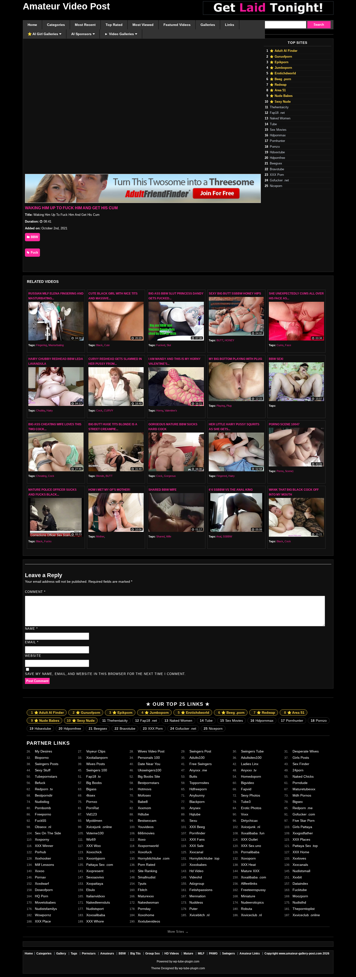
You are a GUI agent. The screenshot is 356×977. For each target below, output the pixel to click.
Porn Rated (146, 865)
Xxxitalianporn (97, 758)
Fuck (34, 252)
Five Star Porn (304, 820)
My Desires (43, 751)
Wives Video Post (151, 751)
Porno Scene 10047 (284, 424)
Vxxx (244, 814)
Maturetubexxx (304, 789)
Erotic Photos (251, 808)
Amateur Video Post (66, 6)
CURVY (108, 410)
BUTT (220, 340)
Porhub (40, 852)
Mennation (197, 896)
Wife (168, 536)
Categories (44, 953)
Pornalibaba (250, 852)
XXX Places (301, 839)
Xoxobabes (198, 865)
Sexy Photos (250, 795)
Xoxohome (146, 915)
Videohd (195, 877)
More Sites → (178, 931)
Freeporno (43, 814)
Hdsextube (277, 152)
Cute (107, 345)
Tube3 (246, 802)
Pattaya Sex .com (99, 865)
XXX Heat (248, 865)
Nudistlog (42, 802)
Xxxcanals (300, 865)
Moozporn (300, 896)
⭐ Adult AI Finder (283, 51)
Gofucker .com (304, 814)
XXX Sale (196, 846)
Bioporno (42, 758)
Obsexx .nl (43, 827)
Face (288, 345)
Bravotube (277, 169)
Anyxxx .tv (248, 770)
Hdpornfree (277, 158)
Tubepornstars (46, 776)
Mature (188, 953)
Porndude (300, 783)
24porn (298, 770)
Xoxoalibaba (95, 915)
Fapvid (246, 789)
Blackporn (197, 802)
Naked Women (280, 118)
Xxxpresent (94, 871)
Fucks (48, 541)
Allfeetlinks (249, 883)
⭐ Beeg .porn (280, 79)
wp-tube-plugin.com (186, 961)
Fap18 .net (277, 113)
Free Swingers (200, 764)
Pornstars (89, 953)
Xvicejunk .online (99, 827)
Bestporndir (44, 795)
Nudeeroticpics (252, 902)
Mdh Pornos (302, 795)
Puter (193, 909)
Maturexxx (146, 896)
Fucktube (300, 890)
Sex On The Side (48, 833)
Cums (280, 345)
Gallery (61, 953)
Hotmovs (144, 789)
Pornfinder (197, 833)
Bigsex (298, 802)
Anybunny (197, 795)
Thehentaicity (279, 107)
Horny (159, 410)
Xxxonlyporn (95, 858)
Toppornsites (199, 783)
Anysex (195, 808)
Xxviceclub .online (306, 915)
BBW (34, 237)
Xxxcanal (196, 852)
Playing (221, 405)
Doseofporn (44, 890)
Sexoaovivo (95, 877)
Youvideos (146, 827)
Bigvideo (247, 783)
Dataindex (300, 883)
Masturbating (56, 345)
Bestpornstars (148, 783)
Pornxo (91, 802)
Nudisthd (299, 902)
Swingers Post (200, 751)
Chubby (40, 410)
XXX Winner (44, 846)
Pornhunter (277, 141)
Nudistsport (95, 909)
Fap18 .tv (93, 776)
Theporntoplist (304, 909)
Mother (100, 536)
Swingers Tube (252, 751)
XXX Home (301, 852)
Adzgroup (196, 883)
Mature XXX (250, 871)
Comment (35, 592)
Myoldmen (94, 820)
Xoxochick (94, 852)
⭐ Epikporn (279, 62)
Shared (160, 536)
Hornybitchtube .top (204, 858)
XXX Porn (277, 175)
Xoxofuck (145, 852)
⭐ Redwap (278, 84)
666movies (146, 833)
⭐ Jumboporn (281, 68)
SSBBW (227, 536)
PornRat (92, 808)
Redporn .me (303, 808)
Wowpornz (43, 915)
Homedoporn (251, 776)
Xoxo (142, 839)
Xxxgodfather (303, 833)
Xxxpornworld (148, 846)
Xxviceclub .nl (251, 915)
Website (33, 656)
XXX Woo (93, 846)
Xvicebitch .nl (199, 915)
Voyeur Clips (95, 751)
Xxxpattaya (94, 883)
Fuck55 (40, 820)
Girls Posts (301, 758)
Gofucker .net (279, 180)
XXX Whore (95, 921)
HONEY (229, 340)
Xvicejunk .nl (250, 827)
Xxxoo (39, 871)
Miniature (248, 896)
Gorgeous (170, 475)
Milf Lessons (44, 865)
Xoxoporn (248, 858)
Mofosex (144, 795)
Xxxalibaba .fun (252, 833)
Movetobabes (45, 902)
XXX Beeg (197, 827)
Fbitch (142, 890)
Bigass (91, 789)
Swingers (228, 953)
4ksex (90, 795)
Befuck (40, 783)
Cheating (41, 475)
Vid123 (91, 814)
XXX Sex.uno (251, 846)
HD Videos (171, 953)
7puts (142, 883)
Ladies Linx (249, 764)
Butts (193, 776)
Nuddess (196, 902)
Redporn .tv (44, 789)
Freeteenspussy (253, 890)
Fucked (160, 345)
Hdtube (143, 814)
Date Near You (149, 764)
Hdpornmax (278, 135)
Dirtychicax (249, 820)
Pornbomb (43, 808)
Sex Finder (301, 764)
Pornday (144, 909)
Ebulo (90, 890)
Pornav (40, 877)
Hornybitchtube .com (154, 858)
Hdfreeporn (198, 789)
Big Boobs (94, 783)
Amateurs (107, 953)
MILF (201, 953)
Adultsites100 (251, 758)
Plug (229, 405)
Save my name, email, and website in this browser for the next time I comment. (105, 674)
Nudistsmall (301, 871)
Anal (218, 536)
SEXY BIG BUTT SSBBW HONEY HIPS (235, 293)
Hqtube (195, 814)
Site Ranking (147, 871)
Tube (273, 124)
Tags (74, 953)
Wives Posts (95, 764)
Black (99, 345)
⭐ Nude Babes (281, 96)
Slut (169, 345)
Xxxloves (299, 858)
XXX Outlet (249, 839)
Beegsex (276, 163)
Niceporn (276, 186)
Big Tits (135, 953)
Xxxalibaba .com (253, 877)
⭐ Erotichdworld (283, 73)
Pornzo (275, 146)
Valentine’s (171, 410)
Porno (280, 471)
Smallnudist (146, 877)
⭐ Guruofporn (281, 56)
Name (31, 628)
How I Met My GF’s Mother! (109, 489)
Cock (99, 410)
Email (32, 642)
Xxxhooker (43, 858)
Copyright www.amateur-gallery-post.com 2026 (296, 953)
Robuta (246, 909)
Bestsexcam (147, 820)
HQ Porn (41, 896)
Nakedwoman (148, 902)
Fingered (222, 475)
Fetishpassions (200, 890)
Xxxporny (42, 839)
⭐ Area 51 (278, 90)
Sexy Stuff (42, 770)
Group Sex (152, 953)
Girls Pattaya (302, 827)
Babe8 (143, 802)
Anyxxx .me (198, 770)
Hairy (49, 410)
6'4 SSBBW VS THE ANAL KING (231, 489)
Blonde (100, 475)
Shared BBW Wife (162, 489)
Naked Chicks (303, 776)
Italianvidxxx (95, 896)
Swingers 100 (96, 770)
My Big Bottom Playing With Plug (235, 359)
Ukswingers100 (149, 770)
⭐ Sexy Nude (280, 101)
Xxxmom (144, 808)
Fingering (41, 345)
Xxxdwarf (42, 883)
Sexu (193, 820)
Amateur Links (250, 953)
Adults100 (197, 758)
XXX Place (43, 921)
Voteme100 (95, 833)
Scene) (289, 471)
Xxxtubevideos (149, 921)
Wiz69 (91, 839)
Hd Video (196, 871)
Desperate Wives (306, 751)
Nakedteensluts (98, 902)
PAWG (213, 953)
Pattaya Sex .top (305, 846)
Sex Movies (278, 130)
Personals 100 (149, 758)
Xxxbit (297, 877)
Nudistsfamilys (46, 909)
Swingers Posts (46, 764)
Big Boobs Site (149, 776)
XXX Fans (197, 839)
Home (29, 953)
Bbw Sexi (276, 359)
